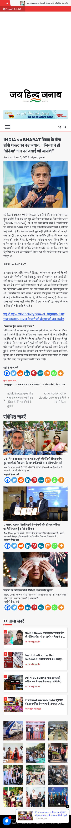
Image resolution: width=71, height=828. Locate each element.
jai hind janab (32, 641)
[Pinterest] (34, 373)
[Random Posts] (59, 127)
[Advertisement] (35, 52)
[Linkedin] (27, 373)
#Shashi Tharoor (53, 384)
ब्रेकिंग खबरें (12, 380)
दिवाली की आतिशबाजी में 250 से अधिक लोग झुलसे (28, 590)
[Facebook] (7, 373)
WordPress (54, 823)
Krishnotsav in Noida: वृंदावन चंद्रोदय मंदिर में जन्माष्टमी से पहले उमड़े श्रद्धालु (44, 703)
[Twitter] (14, 373)
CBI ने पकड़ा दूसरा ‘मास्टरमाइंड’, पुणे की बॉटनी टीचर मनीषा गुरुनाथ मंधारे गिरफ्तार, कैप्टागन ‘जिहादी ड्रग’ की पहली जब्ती (33, 461)
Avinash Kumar (33, 708)
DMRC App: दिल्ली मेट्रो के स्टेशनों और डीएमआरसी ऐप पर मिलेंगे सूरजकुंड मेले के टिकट (31, 527)
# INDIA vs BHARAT (28, 384)
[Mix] (47, 373)
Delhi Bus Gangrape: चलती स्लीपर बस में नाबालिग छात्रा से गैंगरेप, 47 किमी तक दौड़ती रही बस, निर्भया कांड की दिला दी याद (44, 683)
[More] (61, 373)
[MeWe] (40, 373)
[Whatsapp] (54, 373)
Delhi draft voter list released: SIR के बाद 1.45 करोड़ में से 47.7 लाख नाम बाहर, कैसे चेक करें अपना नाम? (44, 660)
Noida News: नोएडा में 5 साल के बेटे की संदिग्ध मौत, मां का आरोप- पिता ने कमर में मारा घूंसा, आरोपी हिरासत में (45, 636)
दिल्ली (5, 380)
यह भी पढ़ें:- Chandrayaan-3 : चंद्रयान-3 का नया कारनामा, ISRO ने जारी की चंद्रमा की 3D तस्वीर (33, 316)
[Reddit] (20, 373)
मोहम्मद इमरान (38, 157)
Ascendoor (26, 823)
